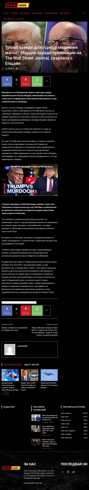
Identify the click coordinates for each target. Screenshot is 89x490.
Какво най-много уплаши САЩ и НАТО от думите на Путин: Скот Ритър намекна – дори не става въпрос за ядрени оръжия (45, 331)
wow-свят (20, 19)
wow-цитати (64, 13)
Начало (6, 13)
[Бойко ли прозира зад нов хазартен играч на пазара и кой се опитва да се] (36, 417)
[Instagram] (68, 472)
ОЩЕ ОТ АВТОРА (31, 365)
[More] (47, 81)
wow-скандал (37, 13)
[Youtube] (73, 472)
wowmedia (22, 346)
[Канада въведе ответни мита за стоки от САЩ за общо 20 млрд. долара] (10, 375)
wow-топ (14, 13)
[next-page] (6, 393)
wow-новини (25, 13)
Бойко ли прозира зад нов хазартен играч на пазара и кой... (50, 417)
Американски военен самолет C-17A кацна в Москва (49, 385)
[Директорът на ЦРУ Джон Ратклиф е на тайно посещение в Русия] (29, 375)
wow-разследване (51, 13)
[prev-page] (3, 393)
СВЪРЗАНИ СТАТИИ (12, 365)
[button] (84, 13)
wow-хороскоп (9, 19)
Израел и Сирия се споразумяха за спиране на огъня (14, 329)
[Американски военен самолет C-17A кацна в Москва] (49, 375)
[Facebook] (63, 472)
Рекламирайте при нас (33, 483)
